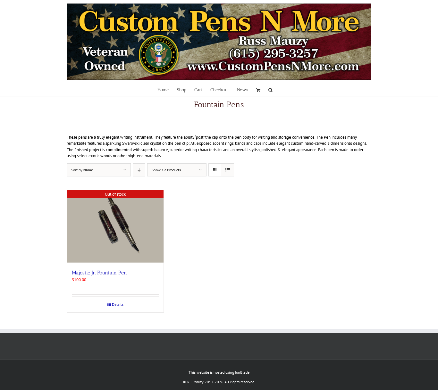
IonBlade (242, 372)
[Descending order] (139, 169)
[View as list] (227, 170)
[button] (270, 89)
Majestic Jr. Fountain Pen (99, 273)
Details (117, 304)
